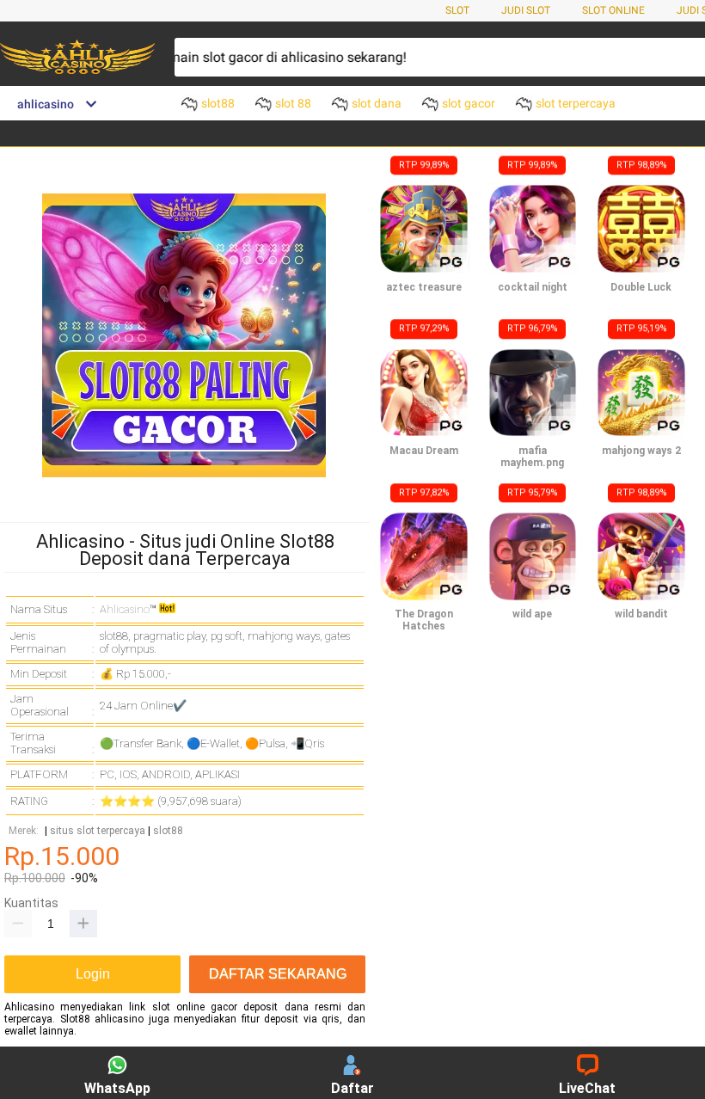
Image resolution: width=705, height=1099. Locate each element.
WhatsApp (117, 1088)
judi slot (525, 10)
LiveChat (587, 1088)
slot (457, 10)
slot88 (168, 831)
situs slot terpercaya (97, 831)
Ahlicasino (125, 609)
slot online (613, 10)
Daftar (352, 1088)
